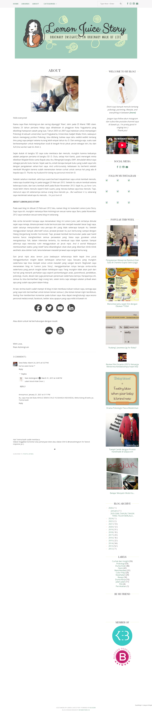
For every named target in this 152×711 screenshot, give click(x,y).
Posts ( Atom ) (28, 454)
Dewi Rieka (23, 363)
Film (121, 584)
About (35, 4)
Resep (120, 577)
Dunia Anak (120, 566)
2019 (111, 529)
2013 (111, 546)
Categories (50, 4)
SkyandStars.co (84, 710)
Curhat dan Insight (120, 561)
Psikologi (120, 563)
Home (16, 4)
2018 (111, 532)
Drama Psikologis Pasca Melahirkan (122, 408)
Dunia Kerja (120, 579)
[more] (132, 112)
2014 (111, 543)
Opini (120, 568)
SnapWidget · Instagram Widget (143, 705)
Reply (21, 369)
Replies (24, 374)
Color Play (120, 572)
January (114, 510)
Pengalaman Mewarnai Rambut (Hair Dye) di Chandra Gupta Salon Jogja (122, 261)
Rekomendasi (120, 570)
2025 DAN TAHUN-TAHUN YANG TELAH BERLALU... (122, 514)
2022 (111, 521)
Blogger (93, 708)
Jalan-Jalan (120, 581)
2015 (111, 540)
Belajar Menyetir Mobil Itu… (122, 493)
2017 (111, 535)
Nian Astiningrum (31, 378)
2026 (111, 508)
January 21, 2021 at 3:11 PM (39, 394)
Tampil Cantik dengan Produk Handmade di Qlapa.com (122, 450)
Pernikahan (121, 586)
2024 (111, 518)
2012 (111, 548)
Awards (25, 4)
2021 (111, 524)
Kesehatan (120, 575)
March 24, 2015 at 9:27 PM (38, 363)
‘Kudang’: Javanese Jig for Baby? (122, 347)
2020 (111, 527)
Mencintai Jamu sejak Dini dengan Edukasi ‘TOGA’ (122, 305)
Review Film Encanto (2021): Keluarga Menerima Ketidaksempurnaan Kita (122, 365)
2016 (111, 537)
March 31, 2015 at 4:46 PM (51, 378)
